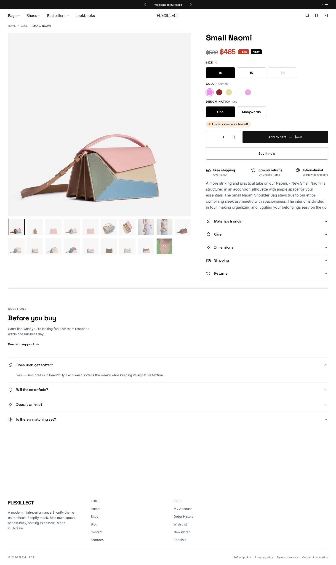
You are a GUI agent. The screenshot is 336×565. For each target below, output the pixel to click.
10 (220, 73)
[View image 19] (164, 246)
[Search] (307, 15)
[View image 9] (164, 227)
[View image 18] (146, 246)
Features (97, 540)
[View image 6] (109, 227)
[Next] (191, 4)
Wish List (180, 524)
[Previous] (145, 4)
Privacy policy (264, 557)
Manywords (251, 112)
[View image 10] (183, 227)
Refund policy (242, 557)
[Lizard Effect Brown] (219, 92)
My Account (182, 509)
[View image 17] (127, 246)
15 (251, 73)
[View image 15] (90, 246)
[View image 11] (16, 246)
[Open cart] (326, 15)
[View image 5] (90, 227)
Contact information (315, 557)
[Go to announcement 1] (323, 4)
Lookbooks (85, 15)
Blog (94, 524)
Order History (183, 516)
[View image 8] (146, 227)
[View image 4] (72, 227)
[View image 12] (35, 246)
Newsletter (181, 532)
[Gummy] (209, 92)
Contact (97, 532)
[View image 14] (72, 246)
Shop (95, 516)
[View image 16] (109, 246)
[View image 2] (35, 227)
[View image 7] (127, 227)
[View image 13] (53, 246)
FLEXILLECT (21, 502)
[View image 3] (53, 227)
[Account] (316, 15)
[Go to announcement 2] (327, 4)
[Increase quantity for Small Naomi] (234, 137)
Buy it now (267, 153)
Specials (179, 540)
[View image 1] (16, 227)
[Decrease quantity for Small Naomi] (212, 137)
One (220, 112)
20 (282, 73)
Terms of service (288, 557)
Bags (24, 26)
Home (12, 26)
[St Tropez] (248, 92)
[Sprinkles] (228, 92)
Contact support (21, 344)
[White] (238, 92)
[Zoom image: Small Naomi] (99, 124)
